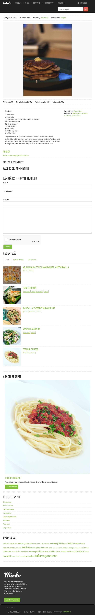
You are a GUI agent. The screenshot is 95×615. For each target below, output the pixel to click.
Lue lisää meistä (12, 600)
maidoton (67, 116)
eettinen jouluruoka (25, 543)
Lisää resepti (49, 3)
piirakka (51, 551)
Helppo (63, 18)
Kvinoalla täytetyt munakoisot (39, 308)
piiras (58, 551)
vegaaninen (49, 556)
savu (13, 556)
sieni (17, 556)
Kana (30, 271)
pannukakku (76, 116)
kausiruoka (17, 548)
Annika (6, 151)
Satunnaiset (32, 260)
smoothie (23, 556)
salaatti (7, 556)
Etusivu (18, 3)
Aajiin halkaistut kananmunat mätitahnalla (46, 267)
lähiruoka (7, 551)
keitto (25, 547)
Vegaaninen (7, 528)
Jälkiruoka (44, 18)
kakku (71, 543)
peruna (45, 551)
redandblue (67, 612)
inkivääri (53, 543)
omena (32, 551)
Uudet (7, 260)
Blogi (27, 3)
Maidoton (6, 520)
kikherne (44, 548)
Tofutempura (29, 287)
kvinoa (60, 548)
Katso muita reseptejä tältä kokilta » (16, 155)
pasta (38, 551)
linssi (81, 548)
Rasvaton (6, 524)
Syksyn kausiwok (31, 328)
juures (65, 543)
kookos (55, 548)
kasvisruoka (8, 548)
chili (16, 543)
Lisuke (25, 271)
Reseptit (36, 3)
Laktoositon (7, 513)
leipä (76, 548)
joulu (60, 543)
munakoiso (16, 551)
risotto (87, 551)
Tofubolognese (30, 349)
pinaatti (63, 551)
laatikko (65, 548)
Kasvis (46, 291)
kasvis (82, 544)
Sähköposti (8, 191)
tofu (38, 556)
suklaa (30, 556)
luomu (86, 548)
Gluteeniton (78, 111)
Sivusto (6, 200)
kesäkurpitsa (34, 548)
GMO (42, 543)
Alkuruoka (26, 291)
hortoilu (46, 543)
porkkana (70, 551)
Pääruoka (39, 291)
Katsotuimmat (18, 260)
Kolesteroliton (8, 506)
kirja (50, 548)
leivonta (84, 113)
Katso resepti (11, 487)
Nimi (5, 183)
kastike (77, 544)
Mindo (60, 3)
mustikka (24, 551)
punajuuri (79, 551)
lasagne (71, 548)
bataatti (12, 543)
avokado (6, 544)
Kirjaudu (83, 3)
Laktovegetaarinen (9, 517)
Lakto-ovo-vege (8, 509)
